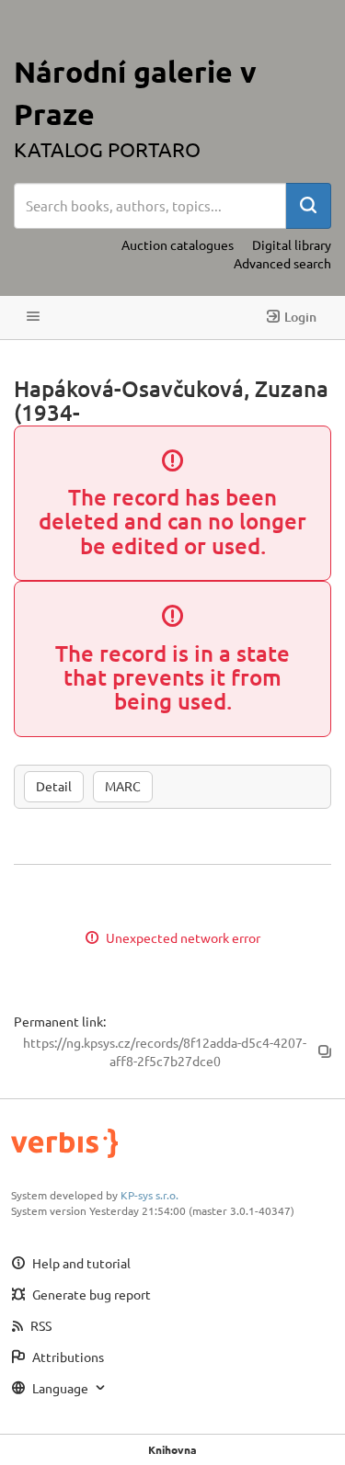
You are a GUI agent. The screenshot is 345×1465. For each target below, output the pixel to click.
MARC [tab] (123, 786)
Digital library (291, 244)
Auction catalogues (177, 244)
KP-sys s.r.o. (149, 1194)
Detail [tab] (54, 786)
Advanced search (282, 263)
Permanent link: (60, 1021)
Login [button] (300, 316)
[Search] (308, 206)
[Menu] (33, 317)
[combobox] (150, 206)
